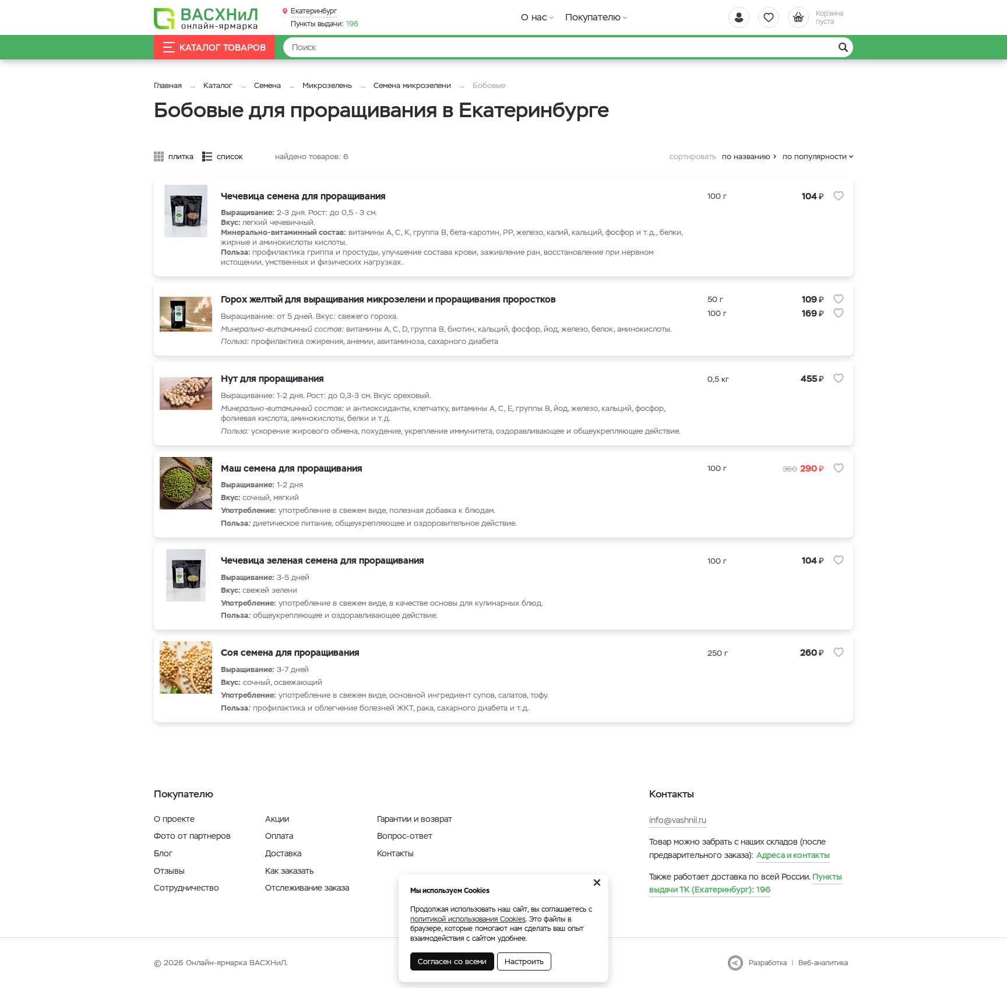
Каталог (218, 85)
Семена (267, 85)
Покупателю (593, 17)
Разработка (768, 962)
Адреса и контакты (793, 855)
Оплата (279, 836)
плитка (180, 156)
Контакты (395, 853)
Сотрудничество (186, 887)
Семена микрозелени (412, 85)
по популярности (815, 156)
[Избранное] (768, 17)
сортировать (693, 156)
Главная (168, 85)
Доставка (283, 853)
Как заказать (289, 871)
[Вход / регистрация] (738, 17)
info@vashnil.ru (677, 820)
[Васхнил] (206, 18)
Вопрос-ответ (404, 836)
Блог (163, 853)
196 (324, 24)
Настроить (524, 961)
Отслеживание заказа (307, 887)
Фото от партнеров (192, 836)
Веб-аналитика (823, 962)
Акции (277, 819)
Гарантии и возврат (414, 819)
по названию (746, 156)
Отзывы (169, 871)
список (230, 156)
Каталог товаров (222, 47)
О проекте (174, 819)
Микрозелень (327, 85)
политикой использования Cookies (468, 919)
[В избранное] (838, 196)
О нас (534, 17)
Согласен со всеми (452, 961)
